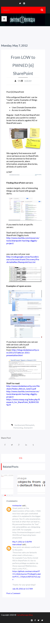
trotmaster (17, 505)
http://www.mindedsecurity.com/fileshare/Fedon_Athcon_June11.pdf (23, 387)
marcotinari (17, 544)
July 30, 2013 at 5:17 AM (22, 589)
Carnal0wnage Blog (25, 615)
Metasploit (29, 425)
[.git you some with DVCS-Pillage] (32, 484)
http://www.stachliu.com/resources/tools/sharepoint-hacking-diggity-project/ (22, 241)
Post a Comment (13, 593)
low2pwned (19, 425)
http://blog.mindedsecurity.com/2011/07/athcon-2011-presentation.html (22, 352)
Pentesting (18, 428)
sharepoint (28, 428)
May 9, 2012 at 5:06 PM (22, 542)
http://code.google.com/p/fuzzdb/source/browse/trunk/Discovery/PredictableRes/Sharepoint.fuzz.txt (22, 259)
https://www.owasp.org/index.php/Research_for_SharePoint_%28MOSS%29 (23, 402)
